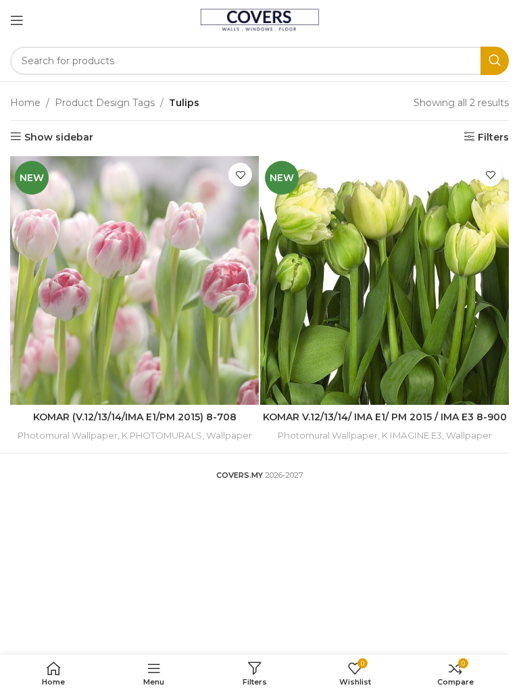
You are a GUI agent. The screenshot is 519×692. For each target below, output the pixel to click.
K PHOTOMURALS (162, 435)
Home (25, 103)
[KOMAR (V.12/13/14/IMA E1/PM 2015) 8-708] (134, 280)
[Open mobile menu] (16, 20)
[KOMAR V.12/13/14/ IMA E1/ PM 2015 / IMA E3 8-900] (384, 280)
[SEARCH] (494, 61)
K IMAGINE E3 (412, 435)
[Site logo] (259, 20)
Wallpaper (229, 435)
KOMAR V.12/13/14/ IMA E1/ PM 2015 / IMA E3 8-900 (385, 417)
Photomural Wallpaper (68, 435)
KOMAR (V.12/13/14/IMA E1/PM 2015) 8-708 (135, 417)
